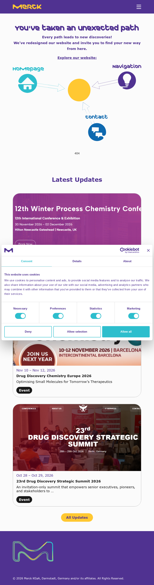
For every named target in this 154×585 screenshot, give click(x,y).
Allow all (126, 331)
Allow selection (77, 331)
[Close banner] (148, 250)
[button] (77, 102)
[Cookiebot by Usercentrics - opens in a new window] (122, 250)
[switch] (58, 316)
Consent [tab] (26, 261)
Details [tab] (77, 261)
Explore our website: (77, 58)
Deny (28, 331)
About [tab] (127, 261)
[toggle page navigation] (139, 7)
